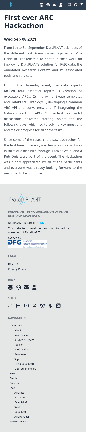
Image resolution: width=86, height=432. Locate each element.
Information (21, 335)
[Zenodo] (58, 305)
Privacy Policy (17, 269)
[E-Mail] (26, 287)
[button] (4, 5)
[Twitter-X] (34, 305)
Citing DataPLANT (24, 364)
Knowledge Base (19, 421)
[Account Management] (34, 287)
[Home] (11, 4)
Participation (21, 349)
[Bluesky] (42, 305)
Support (18, 359)
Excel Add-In (21, 402)
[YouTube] (26, 305)
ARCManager (21, 416)
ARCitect (19, 392)
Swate (17, 407)
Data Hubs (15, 383)
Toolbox (18, 344)
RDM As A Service (24, 340)
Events (13, 378)
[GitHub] (10, 305)
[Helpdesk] (18, 287)
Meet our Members (25, 368)
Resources (20, 354)
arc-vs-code (20, 397)
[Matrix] (18, 305)
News (13, 373)
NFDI (39, 223)
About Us (19, 330)
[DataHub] (10, 287)
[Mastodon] (50, 305)
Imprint (13, 263)
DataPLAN (20, 412)
